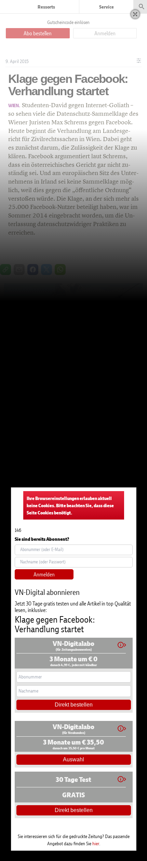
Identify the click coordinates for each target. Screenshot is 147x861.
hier (95, 843)
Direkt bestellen (74, 705)
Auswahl (73, 759)
